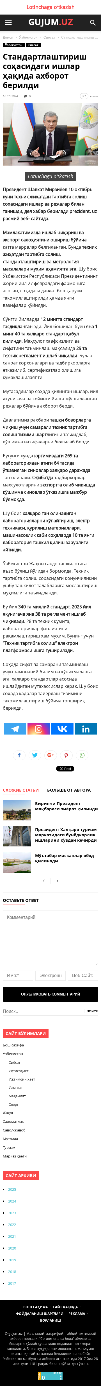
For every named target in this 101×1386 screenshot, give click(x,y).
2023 (12, 1212)
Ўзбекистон (28, 37)
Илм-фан (16, 1087)
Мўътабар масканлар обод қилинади (64, 858)
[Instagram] (38, 729)
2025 (12, 1189)
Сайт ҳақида (65, 1307)
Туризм (9, 1147)
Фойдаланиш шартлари (39, 1313)
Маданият (17, 1096)
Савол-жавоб (14, 1130)
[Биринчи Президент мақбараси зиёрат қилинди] (17, 810)
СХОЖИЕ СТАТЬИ (21, 790)
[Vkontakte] (62, 729)
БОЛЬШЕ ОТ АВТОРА (69, 790)
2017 (12, 1283)
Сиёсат (49, 37)
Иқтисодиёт (19, 1071)
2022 (12, 1224)
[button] (93, 23)
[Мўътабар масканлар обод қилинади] (17, 862)
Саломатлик (13, 1121)
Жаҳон (8, 1112)
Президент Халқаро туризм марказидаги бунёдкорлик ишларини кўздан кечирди (66, 835)
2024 (12, 1201)
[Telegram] (15, 729)
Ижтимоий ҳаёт (22, 1079)
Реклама (76, 1313)
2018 (12, 1271)
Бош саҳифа (13, 1045)
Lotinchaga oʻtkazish (51, 7)
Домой (8, 37)
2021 (12, 1236)
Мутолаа (10, 1138)
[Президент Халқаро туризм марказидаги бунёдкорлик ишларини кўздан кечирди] (17, 836)
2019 (12, 1259)
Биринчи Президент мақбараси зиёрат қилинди (66, 806)
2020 (12, 1248)
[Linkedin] (86, 729)
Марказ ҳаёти (15, 1156)
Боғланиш (50, 1320)
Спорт (14, 1104)
